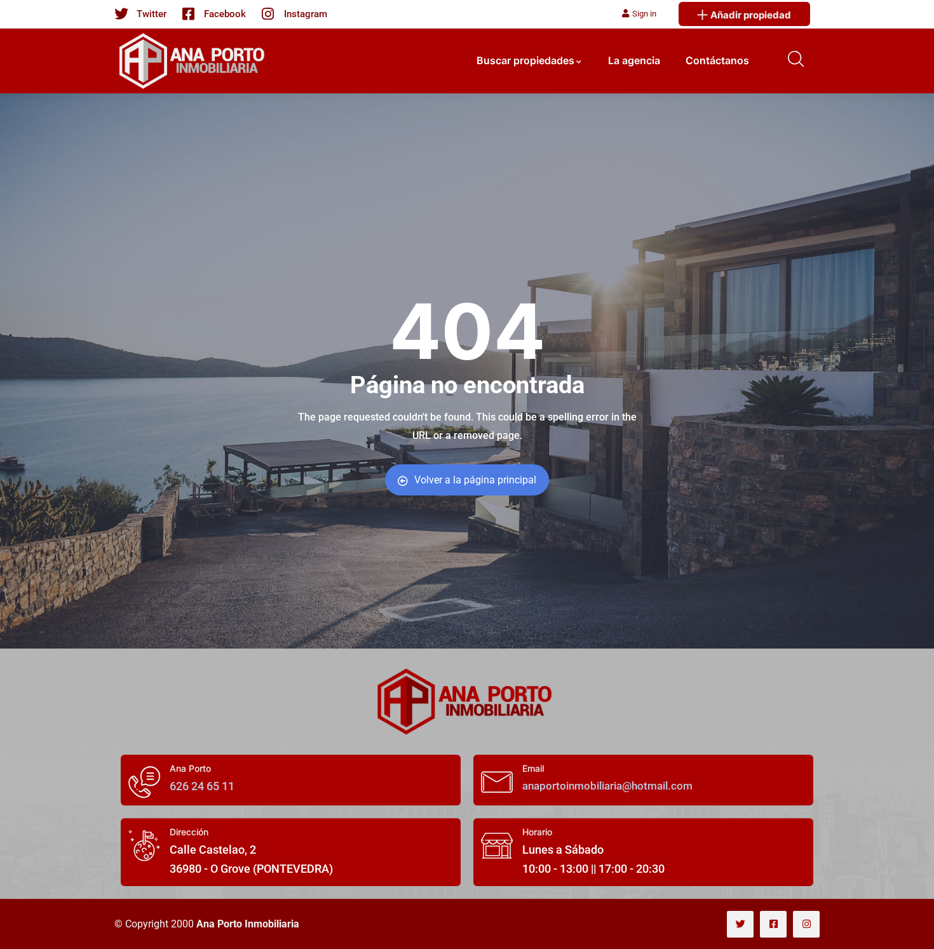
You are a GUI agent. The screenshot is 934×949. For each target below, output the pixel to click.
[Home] (467, 702)
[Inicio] (193, 60)
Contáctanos (717, 60)
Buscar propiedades (525, 60)
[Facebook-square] (773, 924)
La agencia (634, 60)
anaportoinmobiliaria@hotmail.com (607, 785)
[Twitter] (740, 924)
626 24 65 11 (202, 786)
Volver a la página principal (475, 480)
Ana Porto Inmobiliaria (247, 924)
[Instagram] (806, 924)
